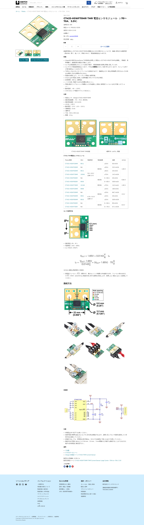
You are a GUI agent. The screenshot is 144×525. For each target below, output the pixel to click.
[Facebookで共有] (65, 466)
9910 (82, 199)
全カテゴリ (85, 7)
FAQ (39, 503)
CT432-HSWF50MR (71, 196)
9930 (82, 182)
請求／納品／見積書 (64, 487)
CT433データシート (71, 453)
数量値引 (31, 7)
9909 (82, 189)
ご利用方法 (41, 484)
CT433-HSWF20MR (71, 164)
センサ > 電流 (24, 60)
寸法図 (67, 450)
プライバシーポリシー (87, 489)
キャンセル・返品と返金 (88, 484)
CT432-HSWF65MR (71, 199)
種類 (46, 7)
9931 (82, 196)
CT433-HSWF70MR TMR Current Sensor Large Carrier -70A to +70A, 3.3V (98, 460)
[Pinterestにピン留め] (73, 466)
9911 (82, 164)
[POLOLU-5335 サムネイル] (20, 53)
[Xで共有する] (67, 466)
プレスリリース (41, 516)
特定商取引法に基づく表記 (88, 494)
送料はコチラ (108, 3)
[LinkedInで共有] (70, 466)
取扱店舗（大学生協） (44, 491)
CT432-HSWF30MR (71, 192)
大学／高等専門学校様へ (66, 491)
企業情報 (34, 516)
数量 (65, 42)
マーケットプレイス (73, 7)
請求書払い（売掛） (64, 489)
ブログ (93, 7)
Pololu (24, 11)
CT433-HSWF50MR (71, 171)
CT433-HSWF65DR (71, 182)
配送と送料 (84, 487)
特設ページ (101, 7)
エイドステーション (43, 496)
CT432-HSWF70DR (71, 207)
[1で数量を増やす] (78, 46)
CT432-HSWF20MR (71, 189)
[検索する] (89, 3)
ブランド (39, 7)
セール (24, 7)
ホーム (18, 11)
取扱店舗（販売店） (43, 489)
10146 (82, 185)
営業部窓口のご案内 (64, 484)
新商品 (18, 7)
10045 (82, 174)
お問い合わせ (41, 506)
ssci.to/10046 (74, 36)
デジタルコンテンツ (43, 499)
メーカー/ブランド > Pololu (39, 60)
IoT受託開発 (111, 7)
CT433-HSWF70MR (71, 174)
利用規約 (83, 491)
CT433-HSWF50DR (71, 178)
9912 (82, 171)
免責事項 (83, 496)
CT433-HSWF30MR (71, 167)
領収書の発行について (44, 487)
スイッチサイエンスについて (23, 516)
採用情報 (40, 501)
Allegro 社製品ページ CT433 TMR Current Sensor (80, 455)
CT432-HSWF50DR (71, 203)
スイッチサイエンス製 (58, 7)
